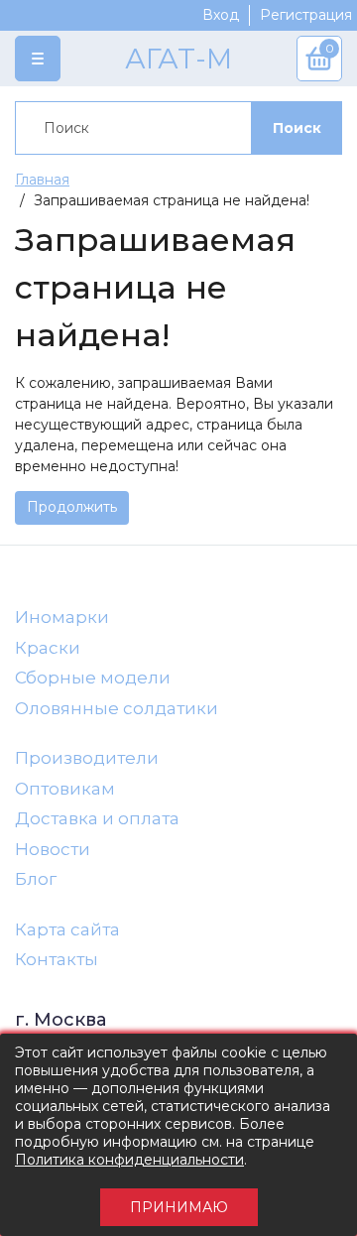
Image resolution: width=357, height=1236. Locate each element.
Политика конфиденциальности (129, 1160)
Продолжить (72, 507)
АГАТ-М (178, 58)
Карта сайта (67, 929)
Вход (220, 15)
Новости (52, 849)
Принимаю (179, 1207)
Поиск (297, 128)
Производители (87, 758)
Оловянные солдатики (116, 708)
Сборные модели (93, 677)
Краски (47, 648)
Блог (36, 879)
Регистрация (306, 15)
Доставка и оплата (97, 818)
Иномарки (62, 617)
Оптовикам (65, 789)
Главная (42, 179)
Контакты (56, 959)
